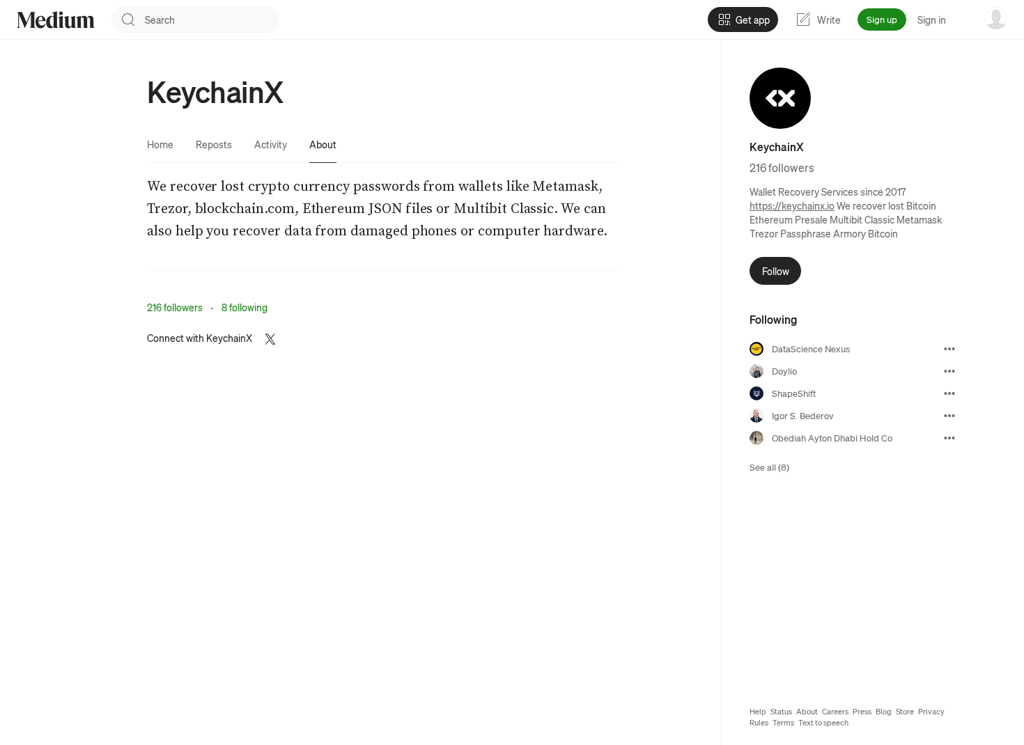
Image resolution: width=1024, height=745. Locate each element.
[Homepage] (56, 20)
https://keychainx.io (792, 205)
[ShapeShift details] (949, 393)
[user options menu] (996, 18)
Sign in (931, 19)
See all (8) (769, 467)
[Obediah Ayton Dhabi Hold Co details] (949, 438)
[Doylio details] (949, 371)
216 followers (175, 307)
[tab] (160, 144)
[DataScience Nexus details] (949, 349)
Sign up (882, 19)
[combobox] (212, 19)
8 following (244, 307)
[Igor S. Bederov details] (949, 416)
